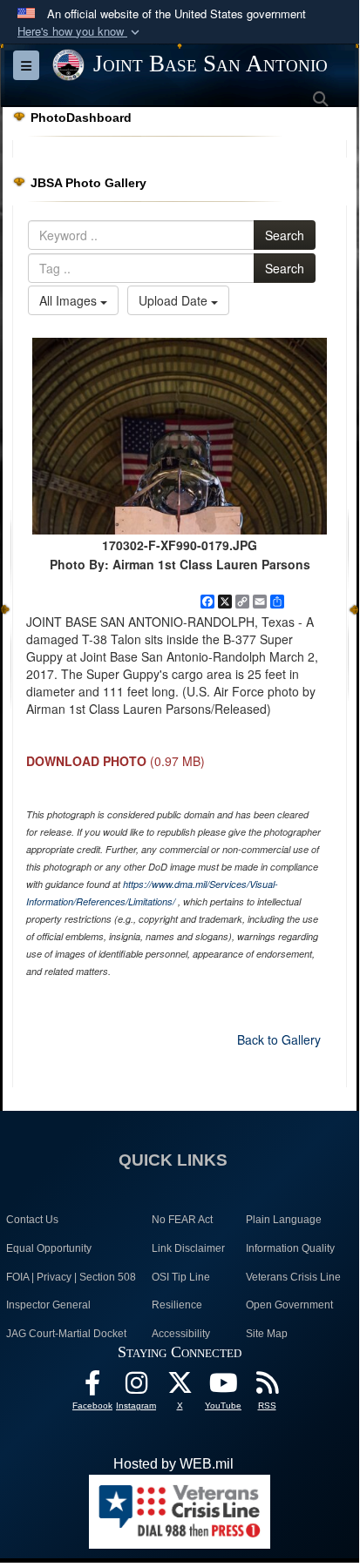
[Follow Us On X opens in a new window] (179, 1387)
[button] (80, 32)
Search (284, 235)
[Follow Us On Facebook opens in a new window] (92, 1387)
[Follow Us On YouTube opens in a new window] (223, 1387)
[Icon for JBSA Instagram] (136, 1387)
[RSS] (267, 1387)
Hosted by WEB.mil (173, 1463)
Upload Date (175, 300)
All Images (69, 300)
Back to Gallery (279, 1039)
